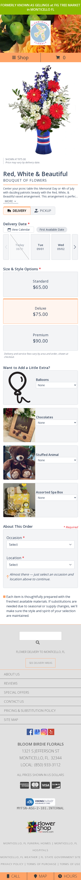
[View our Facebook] (30, 734)
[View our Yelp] (51, 734)
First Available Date (52, 229)
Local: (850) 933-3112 (40, 764)
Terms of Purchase (41, 864)
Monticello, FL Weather (19, 857)
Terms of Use (70, 864)
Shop (23, 57)
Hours (69, 876)
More (9, 201)
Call (14, 876)
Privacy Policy (12, 864)
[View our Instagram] (44, 734)
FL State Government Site (61, 857)
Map (42, 876)
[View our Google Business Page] (37, 734)
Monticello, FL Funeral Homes (27, 843)
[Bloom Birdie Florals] (40, 43)
